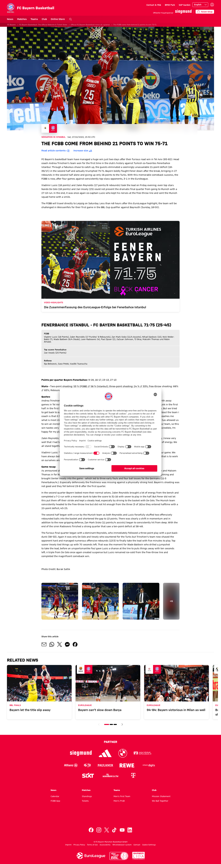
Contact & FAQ (153, 5)
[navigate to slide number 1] (106, 724)
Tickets (85, 801)
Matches (22, 19)
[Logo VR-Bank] (142, 753)
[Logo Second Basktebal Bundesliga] (138, 856)
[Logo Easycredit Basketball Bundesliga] (118, 856)
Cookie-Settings (149, 845)
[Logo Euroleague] (90, 855)
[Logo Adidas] (105, 753)
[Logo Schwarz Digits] (149, 765)
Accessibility (105, 845)
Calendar (55, 796)
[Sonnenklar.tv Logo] (110, 775)
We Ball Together (160, 801)
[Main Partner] (183, 12)
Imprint (68, 845)
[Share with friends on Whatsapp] (51, 644)
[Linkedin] (130, 830)
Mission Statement (161, 796)
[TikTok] (114, 830)
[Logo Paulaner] (105, 765)
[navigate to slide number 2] (111, 724)
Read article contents (53, 150)
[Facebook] (91, 830)
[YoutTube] (122, 830)
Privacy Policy (79, 845)
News (10, 19)
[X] (106, 830)
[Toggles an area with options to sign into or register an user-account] (212, 5)
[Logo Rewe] (127, 765)
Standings (87, 796)
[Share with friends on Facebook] (75, 644)
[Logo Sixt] (88, 775)
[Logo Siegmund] (81, 753)
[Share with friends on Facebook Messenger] (67, 644)
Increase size (80, 150)
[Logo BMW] (122, 753)
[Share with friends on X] (59, 644)
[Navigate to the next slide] (122, 724)
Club (44, 19)
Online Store (58, 19)
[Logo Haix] (87, 765)
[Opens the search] (70, 19)
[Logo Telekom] (133, 775)
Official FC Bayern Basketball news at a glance (90, 25)
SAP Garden (184, 5)
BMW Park (170, 5)
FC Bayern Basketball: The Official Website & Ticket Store (43, 25)
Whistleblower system (122, 845)
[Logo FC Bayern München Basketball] (110, 817)
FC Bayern (11, 25)
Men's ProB (119, 801)
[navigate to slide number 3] (115, 724)
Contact (136, 845)
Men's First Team (122, 796)
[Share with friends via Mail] (44, 644)
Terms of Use (92, 845)
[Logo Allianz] (70, 765)
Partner (110, 741)
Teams (34, 19)
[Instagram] (98, 830)
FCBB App (55, 801)
